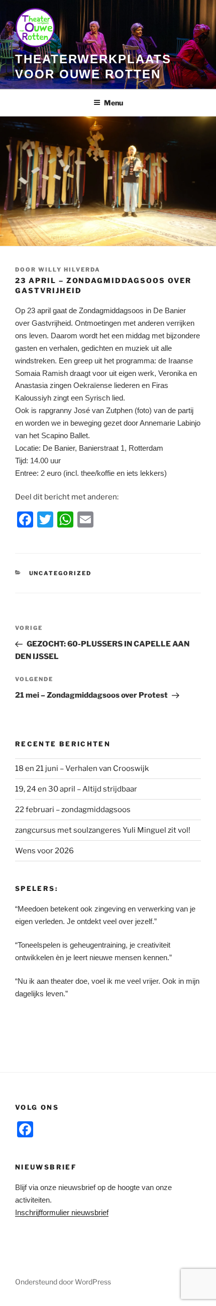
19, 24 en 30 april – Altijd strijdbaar (76, 789)
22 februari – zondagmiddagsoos (73, 809)
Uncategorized (60, 573)
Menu (113, 102)
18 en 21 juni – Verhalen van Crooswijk (82, 768)
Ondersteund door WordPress (63, 1281)
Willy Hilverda (69, 269)
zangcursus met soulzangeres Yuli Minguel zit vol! (102, 830)
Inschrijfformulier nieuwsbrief (62, 1212)
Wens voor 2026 (44, 850)
